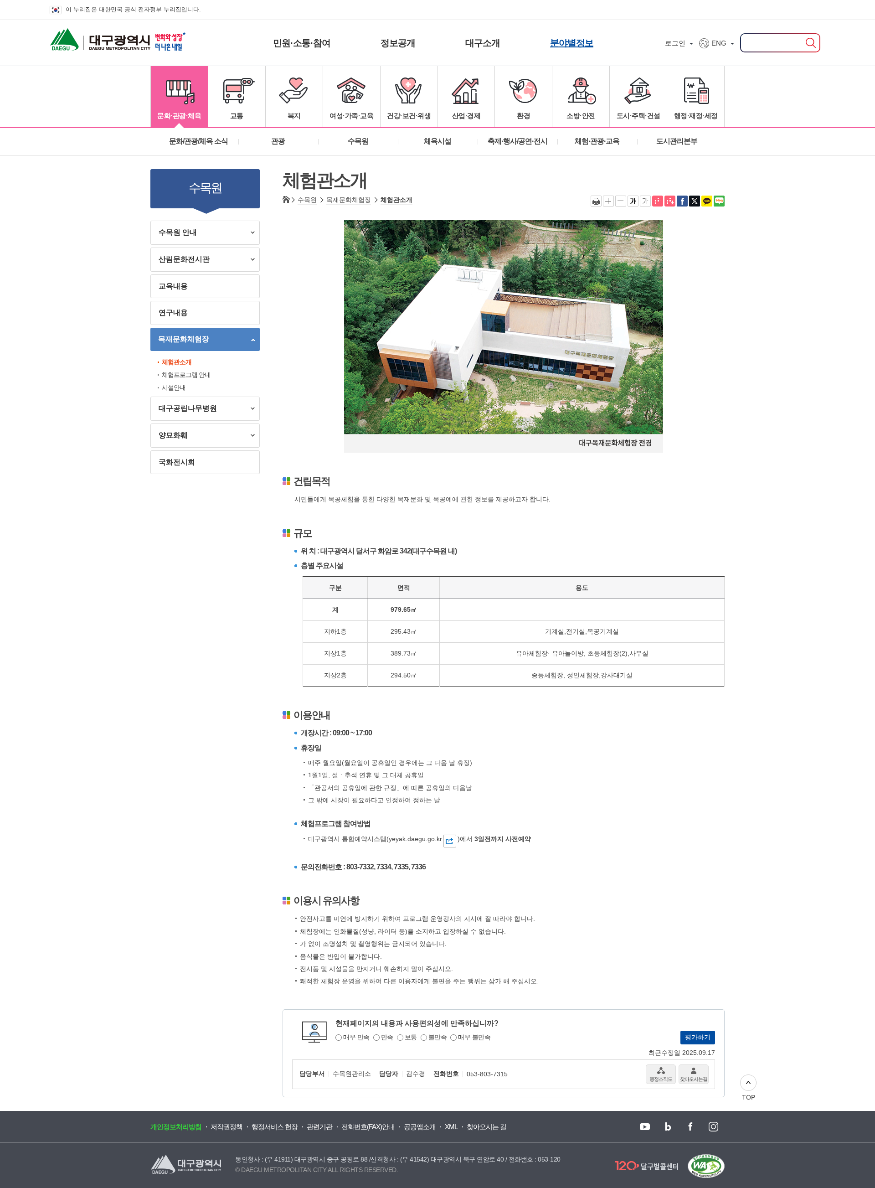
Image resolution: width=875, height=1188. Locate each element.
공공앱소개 (420, 1127)
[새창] (706, 1166)
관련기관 (319, 1127)
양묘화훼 (169, 437)
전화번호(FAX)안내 (368, 1127)
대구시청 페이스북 (690, 1127)
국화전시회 (177, 462)
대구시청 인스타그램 (712, 1127)
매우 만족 (356, 1037)
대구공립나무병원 (183, 410)
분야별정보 (571, 43)
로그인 (675, 43)
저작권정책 (226, 1127)
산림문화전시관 (180, 261)
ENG (718, 43)
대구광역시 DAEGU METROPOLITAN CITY (83, 36)
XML (451, 1127)
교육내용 (173, 286)
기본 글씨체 (645, 201)
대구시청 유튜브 (644, 1127)
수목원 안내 (173, 234)
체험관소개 (176, 362)
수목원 (307, 199)
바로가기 (449, 841)
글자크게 (608, 201)
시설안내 (173, 387)
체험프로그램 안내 (186, 374)
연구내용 (173, 312)
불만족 (437, 1037)
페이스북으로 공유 (682, 201)
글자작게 (620, 201)
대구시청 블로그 (667, 1127)
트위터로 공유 (694, 201)
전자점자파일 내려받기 (669, 201)
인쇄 (596, 201)
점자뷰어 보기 (657, 201)
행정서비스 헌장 (275, 1127)
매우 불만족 (474, 1037)
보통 (411, 1037)
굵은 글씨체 (633, 201)
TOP (748, 1097)
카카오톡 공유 (706, 201)
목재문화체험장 (179, 340)
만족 (387, 1037)
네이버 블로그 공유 (719, 201)
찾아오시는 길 (486, 1127)
